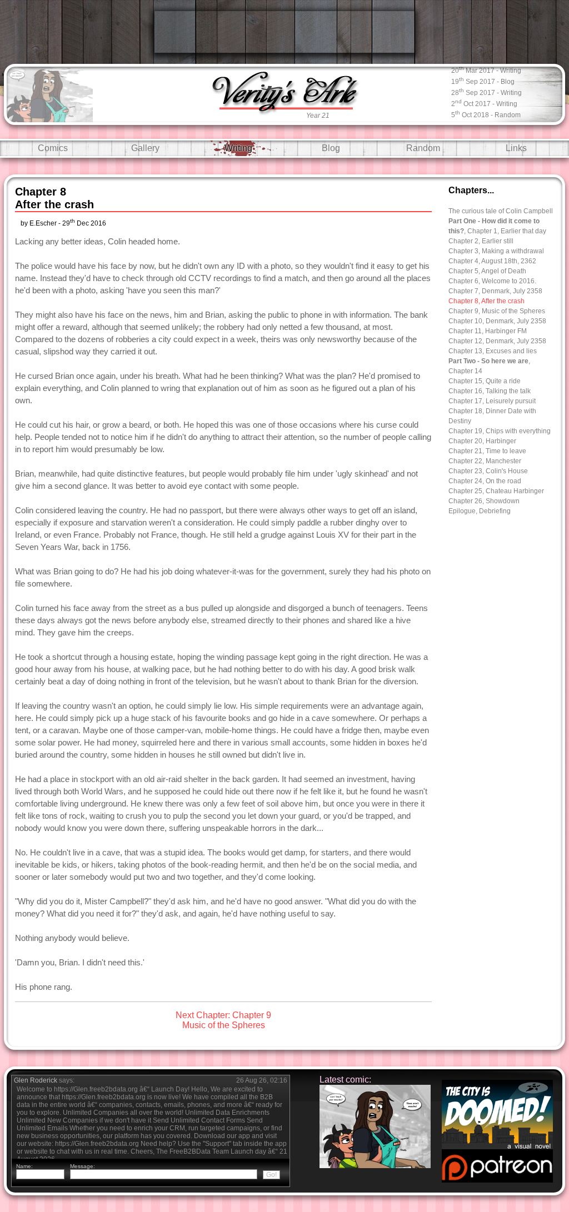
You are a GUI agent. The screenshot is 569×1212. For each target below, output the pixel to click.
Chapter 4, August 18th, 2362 (492, 261)
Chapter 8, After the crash (486, 301)
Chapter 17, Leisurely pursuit (492, 401)
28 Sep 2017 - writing (486, 92)
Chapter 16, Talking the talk (489, 391)
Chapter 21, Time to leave (487, 451)
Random (423, 148)
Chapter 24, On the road (484, 481)
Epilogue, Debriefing (479, 511)
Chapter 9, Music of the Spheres (496, 311)
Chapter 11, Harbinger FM (487, 331)
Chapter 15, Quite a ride (484, 381)
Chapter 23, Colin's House (488, 471)
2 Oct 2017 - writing (484, 103)
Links (516, 148)
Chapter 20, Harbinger (482, 441)
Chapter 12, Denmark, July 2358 (497, 341)
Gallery (145, 148)
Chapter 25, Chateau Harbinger (496, 491)
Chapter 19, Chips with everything (499, 431)
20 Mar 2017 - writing (486, 69)
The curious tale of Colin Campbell (500, 211)
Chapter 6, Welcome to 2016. (492, 281)
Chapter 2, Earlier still (480, 241)
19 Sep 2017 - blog (483, 81)
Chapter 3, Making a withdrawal (496, 251)
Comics (53, 148)
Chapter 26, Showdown (484, 501)
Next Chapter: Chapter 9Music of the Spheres (223, 1020)
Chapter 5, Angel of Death (487, 271)
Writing (238, 148)
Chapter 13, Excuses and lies (492, 351)
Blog (331, 148)
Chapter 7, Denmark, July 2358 (495, 291)
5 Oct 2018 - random (486, 114)
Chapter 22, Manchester (484, 461)
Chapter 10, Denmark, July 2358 (497, 321)
